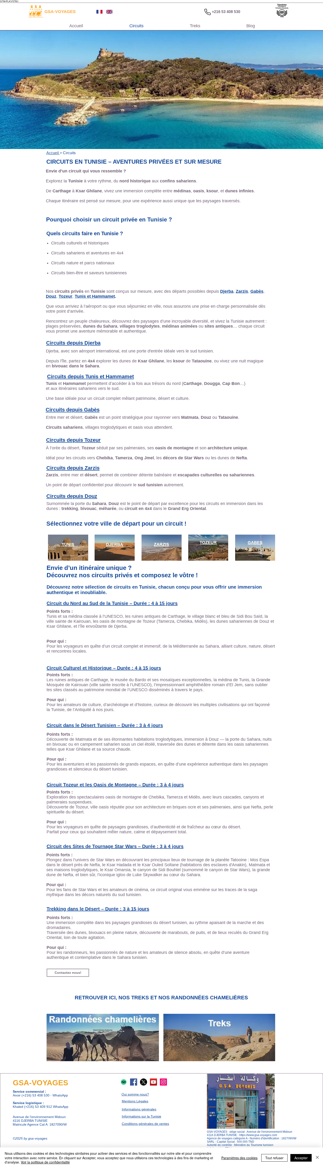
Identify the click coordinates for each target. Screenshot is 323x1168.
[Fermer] (317, 1157)
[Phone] (207, 12)
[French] (98, 11)
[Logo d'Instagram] (163, 1082)
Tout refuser (274, 1157)
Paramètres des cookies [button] (239, 1157)
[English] (108, 11)
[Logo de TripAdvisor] (123, 1082)
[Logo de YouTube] (153, 1082)
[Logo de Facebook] (133, 1082)
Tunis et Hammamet (95, 296)
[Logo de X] (143, 1082)
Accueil (53, 153)
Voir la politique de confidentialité (45, 1162)
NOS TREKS (133, 998)
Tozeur (65, 296)
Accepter (301, 1157)
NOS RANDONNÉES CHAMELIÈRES (203, 998)
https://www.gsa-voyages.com (258, 1135)
